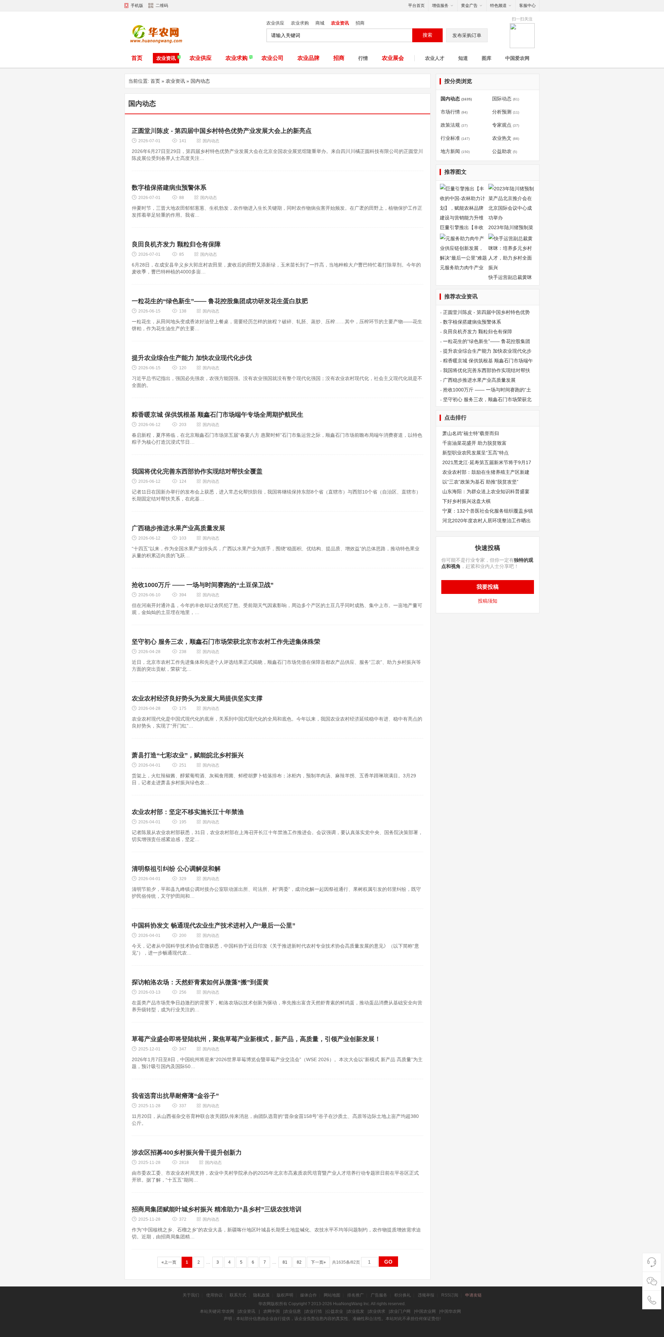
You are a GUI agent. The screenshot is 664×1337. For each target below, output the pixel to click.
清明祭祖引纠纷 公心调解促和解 (176, 868)
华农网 (228, 1311)
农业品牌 (308, 58)
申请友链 (473, 1295)
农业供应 (275, 23)
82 (299, 1262)
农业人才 (434, 58)
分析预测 (501, 112)
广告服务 (379, 1295)
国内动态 (200, 81)
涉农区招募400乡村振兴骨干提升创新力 (187, 1152)
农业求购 (300, 23)
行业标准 (450, 138)
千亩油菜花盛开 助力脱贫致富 (474, 443)
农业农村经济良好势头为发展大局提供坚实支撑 (197, 698)
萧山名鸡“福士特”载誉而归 (470, 433)
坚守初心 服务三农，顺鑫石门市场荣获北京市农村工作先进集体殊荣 (226, 641)
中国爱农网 (517, 58)
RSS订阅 (449, 1295)
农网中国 (271, 1311)
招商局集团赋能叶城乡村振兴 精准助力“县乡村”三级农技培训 (217, 1209)
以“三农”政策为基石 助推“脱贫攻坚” (480, 482)
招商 (360, 23)
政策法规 (450, 125)
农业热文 (501, 138)
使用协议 (214, 1295)
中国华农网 (450, 1311)
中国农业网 (425, 1311)
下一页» (318, 1262)
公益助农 (501, 151)
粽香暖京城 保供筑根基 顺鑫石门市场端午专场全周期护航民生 (217, 414)
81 (285, 1262)
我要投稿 (488, 587)
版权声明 (285, 1295)
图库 (486, 58)
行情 (363, 58)
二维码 (162, 5)
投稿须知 (487, 601)
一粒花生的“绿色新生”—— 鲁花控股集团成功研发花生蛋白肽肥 (220, 301)
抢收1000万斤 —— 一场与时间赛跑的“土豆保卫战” (203, 584)
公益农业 (334, 1311)
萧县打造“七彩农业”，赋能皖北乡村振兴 (188, 755)
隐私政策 (261, 1295)
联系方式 (238, 1295)
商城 (319, 23)
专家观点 (501, 125)
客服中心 (527, 5)
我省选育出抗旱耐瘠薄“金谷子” (175, 1095)
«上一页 (168, 1262)
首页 (136, 58)
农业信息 (292, 1311)
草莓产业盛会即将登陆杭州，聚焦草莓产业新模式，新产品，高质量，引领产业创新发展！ (256, 1039)
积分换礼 (402, 1295)
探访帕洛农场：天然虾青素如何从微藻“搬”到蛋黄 (200, 982)
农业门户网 (400, 1311)
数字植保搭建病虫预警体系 (169, 187)
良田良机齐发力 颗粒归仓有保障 (176, 244)
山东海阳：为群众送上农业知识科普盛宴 (485, 491)
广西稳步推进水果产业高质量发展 (178, 528)
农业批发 (356, 1311)
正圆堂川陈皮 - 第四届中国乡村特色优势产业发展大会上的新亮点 (222, 130)
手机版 (137, 5)
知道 (463, 58)
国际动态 (501, 98)
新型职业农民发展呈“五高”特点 (475, 452)
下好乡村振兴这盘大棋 (466, 501)
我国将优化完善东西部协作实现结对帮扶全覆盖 (197, 471)
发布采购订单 (466, 35)
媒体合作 (308, 1295)
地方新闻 (450, 151)
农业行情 (313, 1311)
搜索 (427, 35)
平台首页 (416, 5)
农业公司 (272, 58)
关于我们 (191, 1295)
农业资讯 (340, 23)
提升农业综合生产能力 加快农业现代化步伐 (192, 357)
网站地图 (332, 1295)
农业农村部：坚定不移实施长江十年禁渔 (188, 811)
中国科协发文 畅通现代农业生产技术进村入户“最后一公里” (213, 925)
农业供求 (377, 1311)
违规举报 (426, 1295)
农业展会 (393, 58)
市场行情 (450, 112)
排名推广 (355, 1295)
